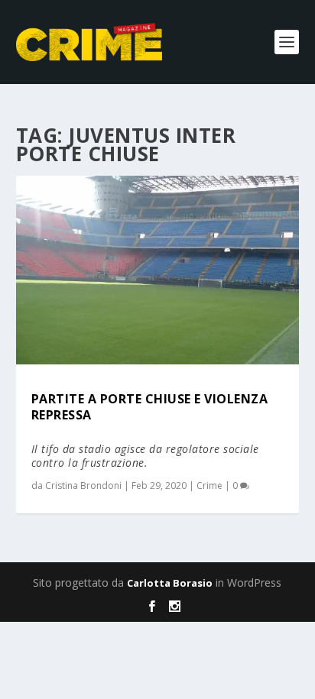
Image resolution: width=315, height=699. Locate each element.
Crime (209, 485)
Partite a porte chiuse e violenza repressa (149, 406)
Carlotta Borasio (170, 583)
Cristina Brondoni (83, 485)
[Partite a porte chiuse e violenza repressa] (158, 270)
